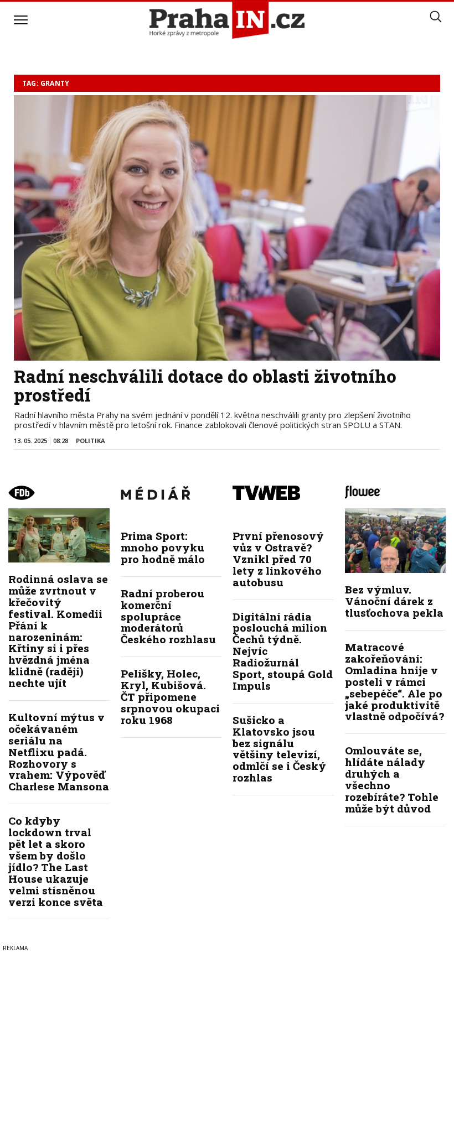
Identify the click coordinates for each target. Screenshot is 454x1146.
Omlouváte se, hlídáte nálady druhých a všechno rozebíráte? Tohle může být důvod (391, 779)
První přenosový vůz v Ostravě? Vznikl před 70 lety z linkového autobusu (278, 559)
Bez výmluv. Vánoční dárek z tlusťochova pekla (394, 600)
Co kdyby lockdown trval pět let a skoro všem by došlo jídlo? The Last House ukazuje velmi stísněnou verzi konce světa (55, 861)
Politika (90, 440)
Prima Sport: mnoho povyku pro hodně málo (163, 547)
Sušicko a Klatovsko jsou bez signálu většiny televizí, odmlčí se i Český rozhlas (279, 748)
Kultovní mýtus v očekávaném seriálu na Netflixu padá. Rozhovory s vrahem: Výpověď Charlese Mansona (58, 751)
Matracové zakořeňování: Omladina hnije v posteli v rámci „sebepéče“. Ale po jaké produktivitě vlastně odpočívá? (394, 681)
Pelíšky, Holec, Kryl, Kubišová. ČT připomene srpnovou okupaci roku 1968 (170, 696)
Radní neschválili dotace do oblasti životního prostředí (205, 385)
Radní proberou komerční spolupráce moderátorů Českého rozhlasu (168, 616)
